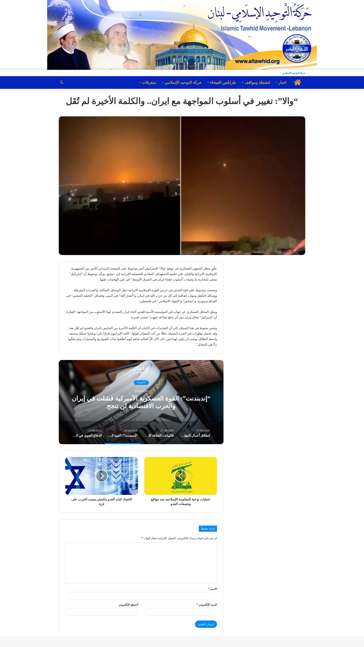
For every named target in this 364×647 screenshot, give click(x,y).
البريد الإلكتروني (207, 604)
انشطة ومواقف (257, 82)
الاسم (212, 588)
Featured (141, 382)
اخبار (282, 82)
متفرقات (149, 82)
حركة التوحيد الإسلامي (183, 82)
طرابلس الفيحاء (223, 82)
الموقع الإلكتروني (128, 604)
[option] (141, 402)
